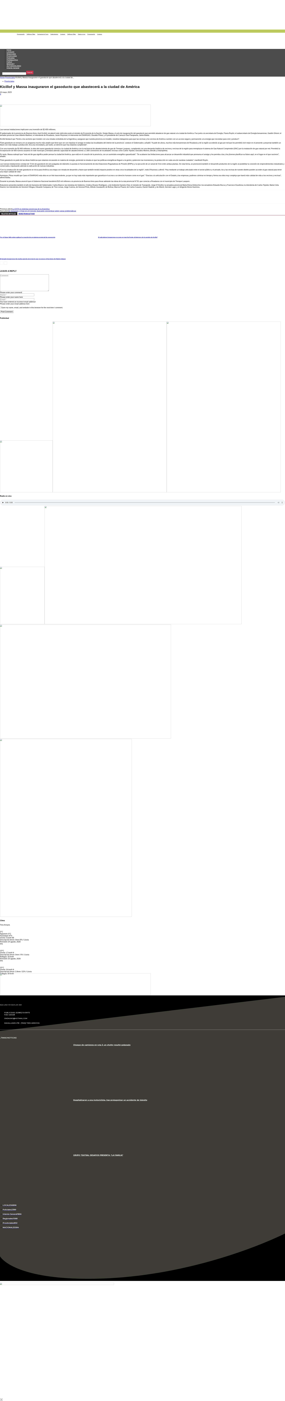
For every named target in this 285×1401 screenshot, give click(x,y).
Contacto (62, 34)
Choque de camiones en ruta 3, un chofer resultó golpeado (101, 1045)
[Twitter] (11, 101)
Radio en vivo (81, 34)
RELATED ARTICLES (8, 214)
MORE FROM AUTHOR (27, 214)
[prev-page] (1, 263)
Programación (20, 34)
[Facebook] (3, 101)
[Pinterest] (19, 101)
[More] (36, 101)
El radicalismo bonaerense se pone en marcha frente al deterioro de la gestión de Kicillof (127, 237)
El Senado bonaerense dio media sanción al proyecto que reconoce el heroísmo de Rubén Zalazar (33, 259)
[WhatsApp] (27, 101)
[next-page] (5, 263)
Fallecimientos (54, 34)
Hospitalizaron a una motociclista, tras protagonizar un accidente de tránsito (110, 1100)
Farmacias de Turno (42, 34)
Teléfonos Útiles (31, 34)
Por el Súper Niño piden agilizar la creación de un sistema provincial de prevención (27, 237)
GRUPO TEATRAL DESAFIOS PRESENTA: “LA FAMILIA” (98, 1155)
